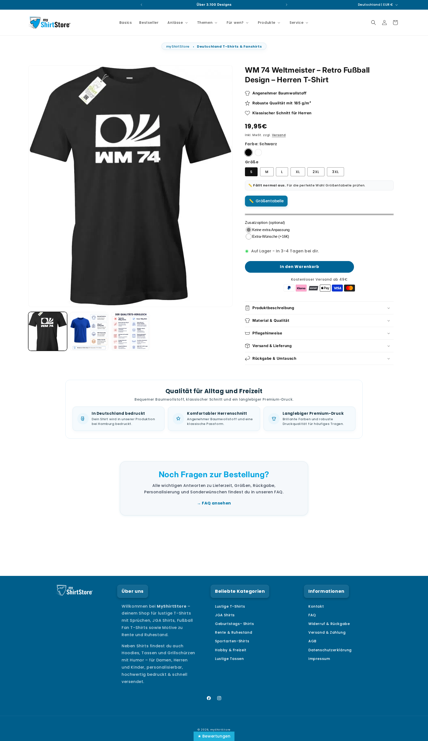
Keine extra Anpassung (271, 230)
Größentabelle (270, 201)
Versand (279, 135)
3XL (335, 171)
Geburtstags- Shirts (234, 623)
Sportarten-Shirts (232, 641)
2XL (316, 171)
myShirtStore (177, 46)
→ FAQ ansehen (214, 503)
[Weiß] (258, 152)
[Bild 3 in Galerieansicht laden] (89, 331)
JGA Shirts (225, 615)
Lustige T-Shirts (230, 606)
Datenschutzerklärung (330, 650)
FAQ (312, 615)
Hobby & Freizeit (230, 650)
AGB (312, 641)
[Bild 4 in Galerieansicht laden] (130, 331)
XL (298, 171)
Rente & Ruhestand (233, 632)
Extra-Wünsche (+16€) (270, 236)
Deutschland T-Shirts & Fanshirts (229, 46)
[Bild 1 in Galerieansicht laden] (47, 331)
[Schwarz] (248, 152)
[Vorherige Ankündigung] (141, 4)
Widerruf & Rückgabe (329, 623)
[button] (176, 22)
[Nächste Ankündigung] (286, 4)
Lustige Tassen (229, 658)
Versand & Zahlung (327, 632)
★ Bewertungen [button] (214, 736)
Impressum (319, 658)
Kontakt (316, 606)
